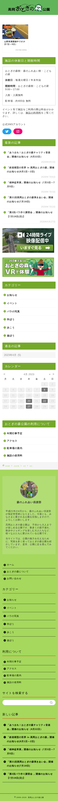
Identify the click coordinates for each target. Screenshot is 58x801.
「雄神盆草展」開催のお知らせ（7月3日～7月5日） (31, 184)
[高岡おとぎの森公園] (29, 11)
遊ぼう (11, 335)
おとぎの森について (18, 571)
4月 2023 (29, 374)
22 (44, 401)
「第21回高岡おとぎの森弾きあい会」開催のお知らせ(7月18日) (30, 199)
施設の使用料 (14, 455)
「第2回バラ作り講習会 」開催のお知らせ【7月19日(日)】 (30, 214)
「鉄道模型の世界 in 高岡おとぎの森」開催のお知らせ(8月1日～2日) (30, 169)
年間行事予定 (14, 433)
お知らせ (12, 295)
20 (29, 401)
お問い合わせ (14, 578)
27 (29, 406)
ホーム (10, 565)
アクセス (12, 440)
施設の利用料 (33, 112)
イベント (12, 303)
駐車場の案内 (14, 448)
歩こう (11, 327)
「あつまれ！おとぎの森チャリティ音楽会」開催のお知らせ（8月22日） (28, 154)
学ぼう (11, 319)
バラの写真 (13, 311)
